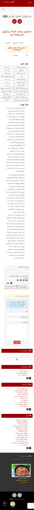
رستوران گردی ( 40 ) (21, 373)
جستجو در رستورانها (21, 480)
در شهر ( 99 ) (23, 371)
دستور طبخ (24, 482)
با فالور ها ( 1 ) (23, 402)
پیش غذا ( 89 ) (23, 431)
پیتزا (13, 269)
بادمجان (8, 269)
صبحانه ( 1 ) (23, 445)
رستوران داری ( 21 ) (22, 393)
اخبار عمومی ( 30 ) (22, 389)
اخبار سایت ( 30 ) (22, 395)
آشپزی (8, 43)
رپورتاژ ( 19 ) (23, 406)
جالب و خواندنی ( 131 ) (20, 397)
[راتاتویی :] (21, 470)
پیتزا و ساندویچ (18, 43)
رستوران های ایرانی (19, 499)
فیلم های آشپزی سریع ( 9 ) (19, 443)
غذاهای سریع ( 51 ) (21, 430)
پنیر (28, 272)
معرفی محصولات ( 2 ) (21, 404)
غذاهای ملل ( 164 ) (22, 422)
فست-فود (18, 269)
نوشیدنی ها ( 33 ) (22, 435)
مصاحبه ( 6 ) (23, 398)
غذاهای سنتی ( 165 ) (21, 420)
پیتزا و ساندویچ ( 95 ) (21, 428)
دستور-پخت (25, 269)
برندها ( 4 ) (24, 400)
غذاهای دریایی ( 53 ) (21, 433)
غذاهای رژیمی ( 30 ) (21, 439)
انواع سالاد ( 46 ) (22, 424)
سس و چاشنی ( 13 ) (21, 441)
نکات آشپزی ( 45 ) (22, 437)
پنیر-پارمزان (23, 272)
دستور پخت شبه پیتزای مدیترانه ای (17, 49)
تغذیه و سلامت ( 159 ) (20, 391)
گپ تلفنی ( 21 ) (22, 375)
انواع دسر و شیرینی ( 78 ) (20, 426)
